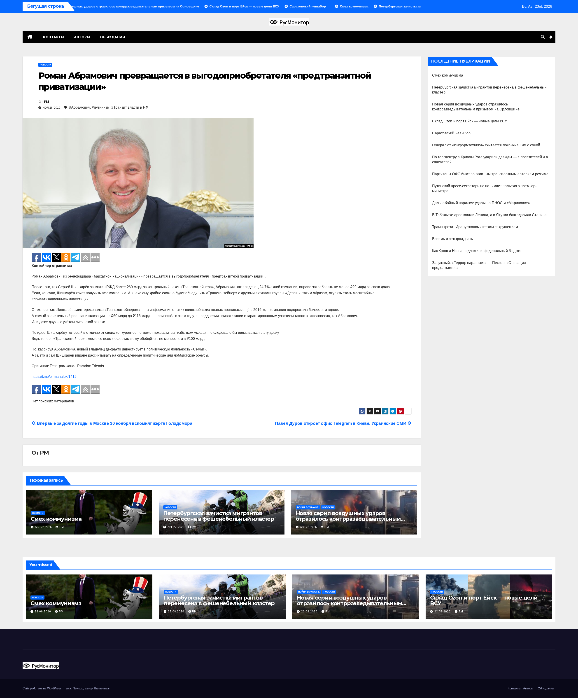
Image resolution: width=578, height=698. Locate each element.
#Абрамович (79, 107)
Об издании (112, 37)
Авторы (82, 37)
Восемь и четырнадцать (452, 239)
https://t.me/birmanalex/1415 (54, 376)
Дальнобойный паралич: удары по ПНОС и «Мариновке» (481, 203)
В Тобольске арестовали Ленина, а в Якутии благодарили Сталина (489, 215)
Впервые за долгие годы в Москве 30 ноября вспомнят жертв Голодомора (114, 423)
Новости (45, 64)
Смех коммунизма (56, 519)
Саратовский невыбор (451, 133)
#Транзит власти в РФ (129, 107)
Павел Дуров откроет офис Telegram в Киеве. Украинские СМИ (341, 423)
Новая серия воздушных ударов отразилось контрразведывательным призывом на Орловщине (348, 519)
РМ (46, 102)
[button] (543, 37)
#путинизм (101, 107)
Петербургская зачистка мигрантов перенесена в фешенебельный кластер (218, 516)
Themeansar (101, 688)
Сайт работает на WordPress (43, 688)
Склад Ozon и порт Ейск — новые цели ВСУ (469, 121)
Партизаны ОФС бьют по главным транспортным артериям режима (490, 174)
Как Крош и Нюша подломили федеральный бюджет (477, 251)
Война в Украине (308, 507)
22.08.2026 (43, 611)
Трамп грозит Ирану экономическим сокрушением (475, 227)
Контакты (53, 37)
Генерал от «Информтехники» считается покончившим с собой (486, 145)
